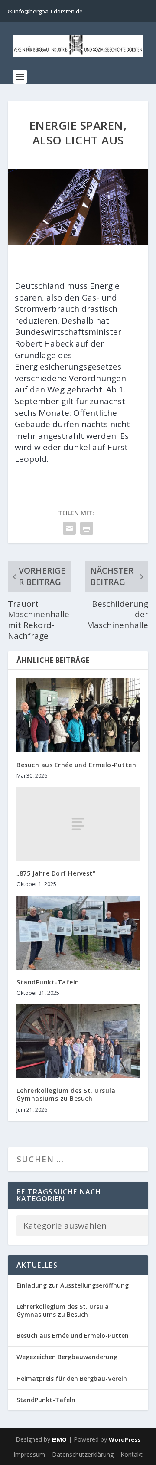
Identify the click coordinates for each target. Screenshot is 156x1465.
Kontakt (131, 1454)
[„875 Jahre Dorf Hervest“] (78, 824)
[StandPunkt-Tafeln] (78, 932)
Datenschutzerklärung (83, 1454)
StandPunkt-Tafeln (47, 982)
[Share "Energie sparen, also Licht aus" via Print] (86, 528)
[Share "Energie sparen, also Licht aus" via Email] (69, 528)
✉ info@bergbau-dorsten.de (45, 11)
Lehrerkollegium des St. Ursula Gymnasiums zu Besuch (65, 1094)
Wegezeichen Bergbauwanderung (66, 1357)
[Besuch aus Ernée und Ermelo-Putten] (78, 715)
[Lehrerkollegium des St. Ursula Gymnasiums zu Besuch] (78, 1041)
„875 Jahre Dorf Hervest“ (55, 873)
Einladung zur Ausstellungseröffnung (72, 1285)
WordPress (124, 1439)
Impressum (29, 1454)
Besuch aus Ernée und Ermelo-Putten (76, 765)
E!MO (59, 1439)
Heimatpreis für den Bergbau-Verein (71, 1378)
